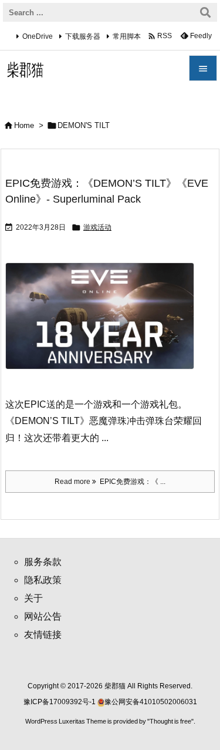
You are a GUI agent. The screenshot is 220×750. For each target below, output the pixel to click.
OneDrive (37, 36)
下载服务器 (82, 36)
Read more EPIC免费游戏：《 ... (110, 481)
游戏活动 (97, 227)
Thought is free (170, 721)
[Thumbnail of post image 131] (104, 324)
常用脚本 (127, 36)
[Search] (205, 12)
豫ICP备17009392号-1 (60, 702)
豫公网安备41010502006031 (150, 702)
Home (24, 125)
